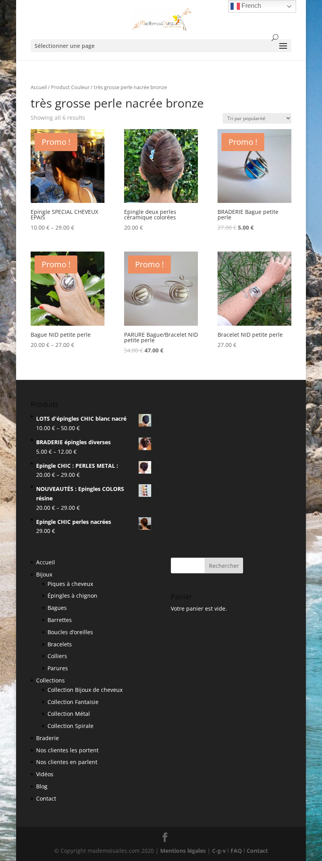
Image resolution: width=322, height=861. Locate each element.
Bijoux (44, 574)
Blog (42, 786)
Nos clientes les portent (67, 750)
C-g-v (219, 850)
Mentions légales (183, 850)
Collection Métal (69, 713)
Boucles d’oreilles (70, 632)
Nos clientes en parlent (66, 762)
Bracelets (60, 644)
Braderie (47, 738)
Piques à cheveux (70, 583)
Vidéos (44, 774)
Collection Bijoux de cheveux (85, 689)
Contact (46, 798)
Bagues (57, 607)
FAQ (236, 850)
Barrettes (60, 620)
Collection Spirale (70, 726)
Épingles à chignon (72, 595)
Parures (58, 668)
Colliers (57, 656)
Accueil (39, 87)
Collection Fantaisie (73, 702)
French (250, 5)
